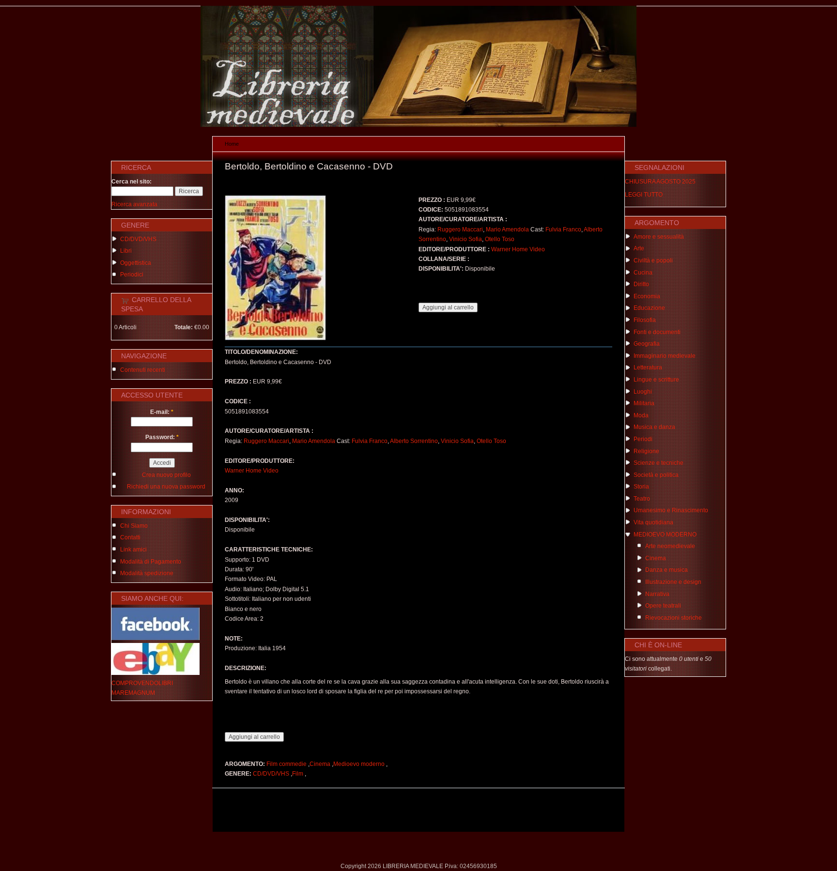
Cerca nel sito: (131, 181)
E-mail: (161, 412)
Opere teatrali (663, 605)
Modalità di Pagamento (150, 561)
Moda (641, 415)
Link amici (133, 549)
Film (297, 773)
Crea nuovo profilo (166, 475)
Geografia (647, 343)
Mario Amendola (507, 229)
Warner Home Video (518, 249)
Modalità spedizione (146, 573)
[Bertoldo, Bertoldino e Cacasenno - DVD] (275, 338)
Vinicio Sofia (465, 239)
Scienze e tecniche (658, 462)
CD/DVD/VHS (138, 239)
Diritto (641, 284)
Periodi (643, 439)
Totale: (183, 327)
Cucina (643, 272)
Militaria (644, 403)
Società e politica (656, 475)
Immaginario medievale (665, 355)
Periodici (131, 274)
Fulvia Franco (563, 229)
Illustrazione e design (673, 582)
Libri (126, 250)
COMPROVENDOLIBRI (142, 683)
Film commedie (286, 764)
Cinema (320, 764)
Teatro (642, 498)
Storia (641, 486)
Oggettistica (135, 263)
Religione (646, 451)
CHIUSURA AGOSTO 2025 (660, 181)
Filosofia (645, 320)
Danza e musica (666, 569)
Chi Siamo (134, 525)
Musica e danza (654, 427)
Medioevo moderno (359, 764)
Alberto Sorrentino (414, 441)
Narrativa (657, 594)
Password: (162, 437)
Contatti (130, 537)
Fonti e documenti (657, 332)
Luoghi (643, 391)
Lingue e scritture (656, 379)
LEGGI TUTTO (644, 194)
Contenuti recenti (142, 370)
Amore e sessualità (659, 236)
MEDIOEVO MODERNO (665, 534)
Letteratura (648, 367)
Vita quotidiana (653, 522)
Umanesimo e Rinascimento (671, 510)
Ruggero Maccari (460, 229)
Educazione (649, 308)
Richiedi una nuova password (166, 486)
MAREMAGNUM (133, 692)
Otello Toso (499, 239)
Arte (639, 248)
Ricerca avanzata (134, 204)
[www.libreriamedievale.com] (418, 125)
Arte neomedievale (670, 546)
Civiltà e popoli (653, 260)
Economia (647, 296)
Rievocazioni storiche (673, 617)
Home (232, 144)
